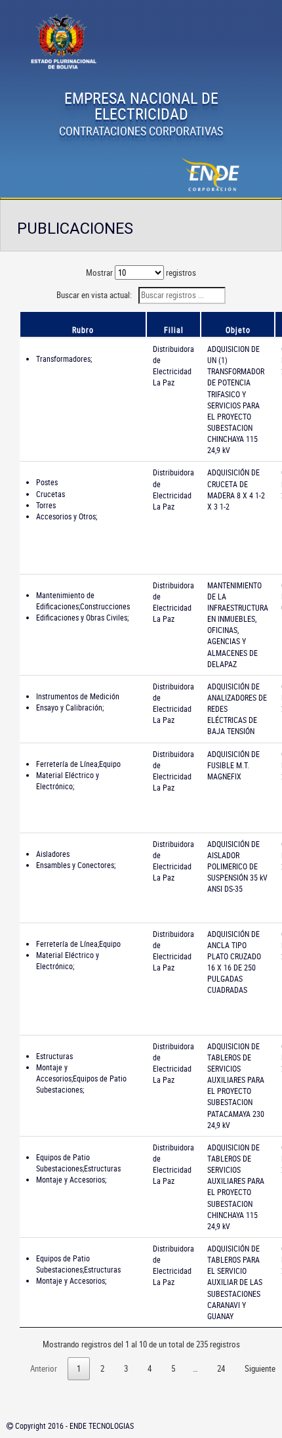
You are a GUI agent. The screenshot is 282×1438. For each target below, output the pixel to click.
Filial (174, 329)
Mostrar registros (141, 272)
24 (221, 1368)
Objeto (238, 329)
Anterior (43, 1368)
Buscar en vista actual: (95, 295)
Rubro (83, 329)
